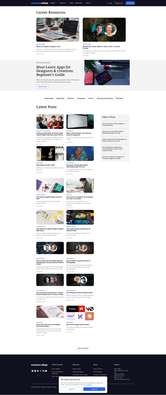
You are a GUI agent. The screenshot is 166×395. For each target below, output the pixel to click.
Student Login (77, 369)
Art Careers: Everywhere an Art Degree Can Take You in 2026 (79, 198)
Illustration (70, 98)
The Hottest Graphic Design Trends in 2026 (49, 198)
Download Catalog (78, 372)
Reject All (71, 389)
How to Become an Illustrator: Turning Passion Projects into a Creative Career (49, 293)
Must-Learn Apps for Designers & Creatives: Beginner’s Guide (113, 157)
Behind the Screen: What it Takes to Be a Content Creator (101, 47)
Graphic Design (40, 44)
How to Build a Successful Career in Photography (78, 261)
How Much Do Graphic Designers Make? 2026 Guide (50, 229)
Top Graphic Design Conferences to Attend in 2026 (78, 229)
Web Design (119, 98)
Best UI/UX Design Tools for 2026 (77, 325)
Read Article (42, 87)
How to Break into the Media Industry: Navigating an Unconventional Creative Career (50, 262)
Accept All (94, 389)
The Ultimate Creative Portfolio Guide (79, 293)
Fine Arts (91, 98)
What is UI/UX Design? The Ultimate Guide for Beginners (78, 134)
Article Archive (83, 348)
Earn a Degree (56, 369)
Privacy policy (88, 385)
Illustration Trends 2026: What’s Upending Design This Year (77, 166)
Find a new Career (57, 376)
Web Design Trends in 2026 (45, 165)
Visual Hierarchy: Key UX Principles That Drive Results (48, 325)
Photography (81, 98)
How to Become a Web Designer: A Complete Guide (113, 124)
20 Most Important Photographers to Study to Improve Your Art (114, 140)
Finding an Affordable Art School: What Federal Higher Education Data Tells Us (49, 134)
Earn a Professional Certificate (57, 372)
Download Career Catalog (80, 375)
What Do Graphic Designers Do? (48, 46)
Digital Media (87, 44)
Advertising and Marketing (105, 98)
